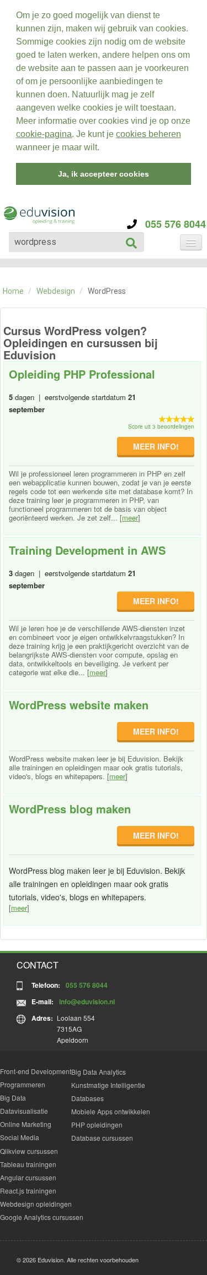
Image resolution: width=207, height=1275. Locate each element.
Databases (87, 1098)
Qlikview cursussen (29, 1151)
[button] (103, 148)
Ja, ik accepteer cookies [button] (103, 173)
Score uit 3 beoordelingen (161, 426)
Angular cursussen (28, 1177)
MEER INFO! (156, 446)
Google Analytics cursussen (41, 1217)
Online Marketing (25, 1124)
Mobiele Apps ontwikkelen (110, 1111)
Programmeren (22, 1084)
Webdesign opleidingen (36, 1203)
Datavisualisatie (24, 1110)
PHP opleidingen (97, 1124)
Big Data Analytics (98, 1071)
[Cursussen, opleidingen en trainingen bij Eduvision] (39, 215)
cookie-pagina (44, 134)
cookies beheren (148, 134)
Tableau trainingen (28, 1164)
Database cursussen (102, 1137)
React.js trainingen (28, 1190)
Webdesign (55, 291)
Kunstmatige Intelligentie (108, 1085)
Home (13, 291)
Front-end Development (35, 1071)
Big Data (13, 1097)
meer (130, 517)
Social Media (19, 1137)
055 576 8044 (171, 224)
